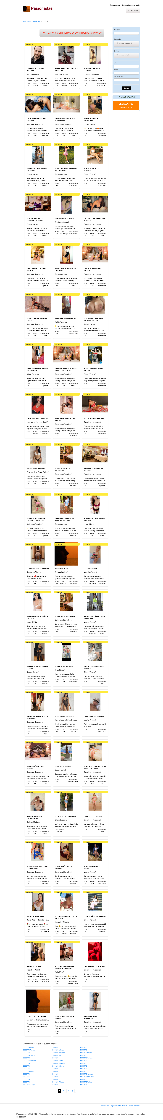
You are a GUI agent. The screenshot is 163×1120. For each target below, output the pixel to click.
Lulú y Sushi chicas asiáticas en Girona (35, 219)
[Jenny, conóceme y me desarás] (66, 851)
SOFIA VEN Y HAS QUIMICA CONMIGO (64, 1017)
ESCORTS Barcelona (58, 1053)
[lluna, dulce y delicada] (66, 601)
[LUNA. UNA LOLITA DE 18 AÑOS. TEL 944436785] (66, 153)
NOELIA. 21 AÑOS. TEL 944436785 (91, 169)
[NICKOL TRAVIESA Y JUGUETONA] (95, 103)
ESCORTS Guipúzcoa (58, 1063)
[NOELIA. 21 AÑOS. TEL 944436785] (95, 153)
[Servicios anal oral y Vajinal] (95, 851)
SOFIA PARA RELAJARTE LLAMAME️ (93, 69)
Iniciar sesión (115, 5)
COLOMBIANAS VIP (90, 568)
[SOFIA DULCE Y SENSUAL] (66, 751)
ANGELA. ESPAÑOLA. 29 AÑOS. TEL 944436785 (38, 369)
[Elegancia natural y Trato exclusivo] (66, 901)
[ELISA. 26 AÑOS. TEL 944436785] (95, 901)
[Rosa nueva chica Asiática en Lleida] (95, 503)
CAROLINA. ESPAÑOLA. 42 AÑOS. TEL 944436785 (64, 519)
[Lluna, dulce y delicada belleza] (38, 253)
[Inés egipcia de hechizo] (66, 701)
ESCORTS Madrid (28, 1071)
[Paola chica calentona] (38, 1001)
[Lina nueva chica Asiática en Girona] (38, 153)
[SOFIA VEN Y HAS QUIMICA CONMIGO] (66, 1001)
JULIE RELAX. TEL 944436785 (65, 816)
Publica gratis (133, 10)
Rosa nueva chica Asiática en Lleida (94, 519)
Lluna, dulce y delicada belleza (36, 269)
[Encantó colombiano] (66, 651)
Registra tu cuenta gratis (130, 5)
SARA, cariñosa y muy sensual (35, 767)
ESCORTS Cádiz (57, 1055)
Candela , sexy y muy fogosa (92, 269)
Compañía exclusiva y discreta (35, 69)
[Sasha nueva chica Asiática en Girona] (66, 53)
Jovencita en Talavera (36, 468)
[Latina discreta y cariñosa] (38, 553)
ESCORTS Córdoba (86, 1058)
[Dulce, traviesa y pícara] (95, 403)
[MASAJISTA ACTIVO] (66, 553)
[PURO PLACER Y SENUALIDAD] (95, 951)
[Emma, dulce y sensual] (95, 801)
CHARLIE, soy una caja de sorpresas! (65, 119)
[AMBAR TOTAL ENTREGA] (38, 901)
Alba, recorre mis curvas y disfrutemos (37, 867)
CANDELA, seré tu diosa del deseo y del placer (66, 369)
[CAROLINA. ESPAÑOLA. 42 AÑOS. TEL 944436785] (66, 503)
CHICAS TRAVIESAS (34, 966)
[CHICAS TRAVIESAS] (38, 951)
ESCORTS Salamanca (87, 1077)
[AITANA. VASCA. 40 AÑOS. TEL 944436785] (66, 253)
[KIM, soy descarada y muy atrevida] (38, 103)
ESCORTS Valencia (58, 1082)
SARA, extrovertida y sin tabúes (37, 319)
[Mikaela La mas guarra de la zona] (38, 651)
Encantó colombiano (64, 666)
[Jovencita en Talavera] (38, 453)
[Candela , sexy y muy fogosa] (95, 253)
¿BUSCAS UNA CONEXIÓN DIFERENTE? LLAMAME (64, 967)
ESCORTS (55, 1047)
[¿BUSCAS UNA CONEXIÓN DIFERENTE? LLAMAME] (66, 951)
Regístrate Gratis (116, 1106)
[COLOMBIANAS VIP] (95, 553)
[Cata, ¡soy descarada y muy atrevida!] (95, 203)
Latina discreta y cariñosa (38, 568)
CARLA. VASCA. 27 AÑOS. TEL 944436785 (94, 667)
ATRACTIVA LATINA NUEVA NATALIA (93, 369)
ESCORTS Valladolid (86, 1082)
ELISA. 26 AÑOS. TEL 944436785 (95, 916)
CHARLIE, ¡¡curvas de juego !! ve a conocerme (95, 767)
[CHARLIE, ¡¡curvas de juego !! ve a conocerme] (95, 751)
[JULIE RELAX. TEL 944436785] (66, 801)
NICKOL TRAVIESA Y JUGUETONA (91, 119)
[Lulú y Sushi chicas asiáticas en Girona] (38, 203)
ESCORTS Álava (28, 1047)
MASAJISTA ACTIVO (62, 568)
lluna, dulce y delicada (65, 616)
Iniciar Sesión (105, 1106)
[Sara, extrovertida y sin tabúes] (66, 403)
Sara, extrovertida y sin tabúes (65, 419)
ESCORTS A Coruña (29, 1061)
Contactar (137, 1106)
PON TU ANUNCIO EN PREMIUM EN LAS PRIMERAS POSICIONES (72, 33)
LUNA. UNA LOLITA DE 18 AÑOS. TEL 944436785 (66, 169)
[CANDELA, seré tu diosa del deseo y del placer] (66, 353)
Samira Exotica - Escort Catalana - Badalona (36, 519)
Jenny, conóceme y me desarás (64, 867)
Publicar (124, 1106)
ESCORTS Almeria (29, 1050)
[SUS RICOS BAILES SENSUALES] (95, 1001)
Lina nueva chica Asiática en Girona (37, 169)
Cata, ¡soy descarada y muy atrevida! (95, 219)
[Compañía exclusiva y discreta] (38, 53)
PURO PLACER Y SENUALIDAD (94, 966)
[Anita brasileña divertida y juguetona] (95, 601)
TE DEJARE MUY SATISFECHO (65, 318)
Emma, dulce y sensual (93, 816)
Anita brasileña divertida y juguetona (95, 617)
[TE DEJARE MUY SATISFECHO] (66, 303)
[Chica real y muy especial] (38, 403)
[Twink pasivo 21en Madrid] (95, 701)
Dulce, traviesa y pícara (94, 418)
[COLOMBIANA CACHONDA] (66, 203)
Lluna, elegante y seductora (62, 469)
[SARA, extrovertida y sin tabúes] (38, 303)
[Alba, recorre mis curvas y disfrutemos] (38, 851)
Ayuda (131, 1106)
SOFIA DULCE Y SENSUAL (64, 766)
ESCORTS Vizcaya (29, 1084)
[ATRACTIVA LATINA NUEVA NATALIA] (95, 353)
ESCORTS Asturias (58, 1050)
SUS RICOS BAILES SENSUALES (90, 1017)
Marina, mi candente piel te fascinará (38, 717)
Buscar (126, 88)
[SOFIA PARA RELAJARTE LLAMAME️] (95, 53)
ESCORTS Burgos (86, 1053)
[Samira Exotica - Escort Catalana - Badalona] (38, 503)
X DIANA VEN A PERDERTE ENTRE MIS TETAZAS (93, 319)
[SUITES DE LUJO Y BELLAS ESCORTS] (95, 453)
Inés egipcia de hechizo (64, 716)
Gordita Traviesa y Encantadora (34, 817)
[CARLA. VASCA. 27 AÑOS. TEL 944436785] (95, 651)
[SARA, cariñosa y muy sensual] (38, 751)
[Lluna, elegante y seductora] (66, 453)
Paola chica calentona (36, 1016)
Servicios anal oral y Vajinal (93, 867)
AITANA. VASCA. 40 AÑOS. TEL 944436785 (65, 269)
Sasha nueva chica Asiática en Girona (66, 69)
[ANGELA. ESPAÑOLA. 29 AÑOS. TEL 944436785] (38, 353)
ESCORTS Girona (57, 1061)
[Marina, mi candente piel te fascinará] (38, 701)
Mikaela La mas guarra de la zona (37, 667)
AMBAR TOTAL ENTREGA (35, 916)
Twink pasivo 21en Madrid (94, 716)
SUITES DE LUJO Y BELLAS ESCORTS (93, 469)
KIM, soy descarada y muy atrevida (37, 119)
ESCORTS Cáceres (29, 1055)
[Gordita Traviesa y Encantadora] (38, 801)
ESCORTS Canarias (86, 1074)
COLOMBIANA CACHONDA (64, 218)
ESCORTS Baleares (58, 1066)
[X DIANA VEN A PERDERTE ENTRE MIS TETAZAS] (95, 303)
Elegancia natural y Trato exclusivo (66, 917)
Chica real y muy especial (37, 418)
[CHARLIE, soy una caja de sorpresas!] (66, 103)
